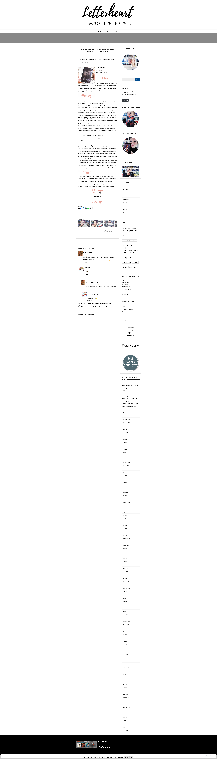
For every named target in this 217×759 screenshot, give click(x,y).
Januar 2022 (125, 495)
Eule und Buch (130, 330)
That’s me (105, 31)
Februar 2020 (125, 571)
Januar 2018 (125, 654)
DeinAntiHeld (130, 328)
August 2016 (125, 710)
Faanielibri (130, 332)
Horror (124, 242)
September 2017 (126, 667)
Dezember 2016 (126, 697)
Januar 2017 (125, 694)
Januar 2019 (125, 614)
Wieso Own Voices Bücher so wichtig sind (130, 403)
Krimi (128, 247)
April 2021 (125, 525)
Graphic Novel (126, 238)
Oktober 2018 (126, 624)
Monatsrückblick (126, 199)
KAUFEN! (97, 196)
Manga (136, 247)
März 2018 (125, 647)
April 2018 (125, 644)
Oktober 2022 (126, 465)
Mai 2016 (125, 720)
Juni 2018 (125, 637)
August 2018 (125, 631)
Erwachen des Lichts (109, 73)
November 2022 (126, 462)
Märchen (125, 255)
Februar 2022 (125, 492)
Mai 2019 (125, 601)
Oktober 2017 (126, 664)
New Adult (130, 255)
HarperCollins (102, 67)
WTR (129, 269)
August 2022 (125, 472)
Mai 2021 (125, 522)
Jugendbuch (125, 245)
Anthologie (130, 225)
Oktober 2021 (126, 505)
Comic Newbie (130, 327)
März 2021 (125, 528)
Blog (99, 31)
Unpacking (125, 267)
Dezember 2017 (126, 657)
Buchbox (125, 228)
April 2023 (125, 445)
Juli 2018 (125, 634)
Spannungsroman (127, 262)
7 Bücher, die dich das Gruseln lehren (129, 406)
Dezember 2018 (126, 618)
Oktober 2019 (126, 584)
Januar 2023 (125, 455)
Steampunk (135, 262)
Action (124, 225)
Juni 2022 (125, 479)
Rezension (125, 206)
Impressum (114, 31)
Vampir (135, 267)
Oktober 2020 (126, 545)
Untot (130, 267)
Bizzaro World (131, 325)
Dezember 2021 (126, 498)
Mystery (124, 252)
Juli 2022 (125, 475)
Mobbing (130, 250)
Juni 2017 (125, 677)
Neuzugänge (125, 202)
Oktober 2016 (126, 704)
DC (128, 230)
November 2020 (126, 541)
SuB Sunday (81, 240)
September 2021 (126, 508)
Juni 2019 (125, 598)
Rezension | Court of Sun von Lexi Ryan (129, 401)
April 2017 (125, 684)
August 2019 (125, 591)
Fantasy (124, 235)
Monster (136, 250)
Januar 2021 (125, 535)
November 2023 (126, 422)
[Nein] (215, 757)
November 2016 (126, 700)
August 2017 (125, 671)
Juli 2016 (125, 714)
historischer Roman (131, 240)
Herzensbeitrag (126, 189)
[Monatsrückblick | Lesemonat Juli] (84, 223)
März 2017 (125, 687)
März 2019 (125, 608)
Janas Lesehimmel (130, 333)
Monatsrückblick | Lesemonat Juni (97, 227)
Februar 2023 (125, 452)
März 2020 (125, 568)
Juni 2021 (125, 518)
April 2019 (125, 604)
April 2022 (125, 485)
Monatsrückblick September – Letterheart (91, 301)
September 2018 (126, 627)
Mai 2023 (125, 442)
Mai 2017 (125, 680)
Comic (124, 230)
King (124, 247)
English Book (132, 233)
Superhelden (125, 264)
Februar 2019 (125, 611)
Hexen (124, 240)
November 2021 (126, 502)
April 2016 (125, 723)
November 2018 (126, 621)
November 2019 (126, 581)
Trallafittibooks (130, 337)
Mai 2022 (125, 482)
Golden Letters (112, 198)
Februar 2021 (125, 531)
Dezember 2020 (126, 538)
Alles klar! (126, 757)
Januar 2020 (125, 575)
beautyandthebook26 (88, 252)
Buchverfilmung (132, 228)
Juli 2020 (125, 555)
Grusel (132, 238)
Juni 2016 (125, 717)
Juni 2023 (125, 439)
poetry (137, 255)
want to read (125, 215)
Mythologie (131, 252)
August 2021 (125, 512)
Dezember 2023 (126, 419)
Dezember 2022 (126, 459)
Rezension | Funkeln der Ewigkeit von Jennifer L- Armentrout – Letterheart (97, 306)
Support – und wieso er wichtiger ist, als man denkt (107, 241)
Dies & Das (125, 186)
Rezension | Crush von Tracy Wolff (129, 404)
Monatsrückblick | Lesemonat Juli (84, 227)
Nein (131, 757)
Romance (130, 257)
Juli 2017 (125, 674)
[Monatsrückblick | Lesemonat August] (110, 223)
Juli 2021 (125, 515)
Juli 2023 (125, 435)
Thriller (132, 264)
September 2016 (126, 707)
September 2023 (126, 429)
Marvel (124, 250)
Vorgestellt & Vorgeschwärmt (129, 212)
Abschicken (125, 100)
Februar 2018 (125, 651)
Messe (124, 192)
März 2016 (125, 727)
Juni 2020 (125, 558)
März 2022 (125, 488)
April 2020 (125, 565)
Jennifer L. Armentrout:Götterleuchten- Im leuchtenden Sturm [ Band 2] (96, 303)
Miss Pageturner (130, 335)
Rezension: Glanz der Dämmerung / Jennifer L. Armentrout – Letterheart (96, 305)
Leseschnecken (94, 198)
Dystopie (125, 233)
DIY (136, 230)
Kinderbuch (132, 245)
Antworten (85, 264)
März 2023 (125, 449)
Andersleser (130, 324)
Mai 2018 (125, 641)
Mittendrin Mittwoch (127, 196)
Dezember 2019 (126, 578)
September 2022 (126, 469)
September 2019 (126, 588)
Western (124, 269)
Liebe (132, 247)
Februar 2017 (125, 690)
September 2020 (126, 548)
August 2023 (125, 432)
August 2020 (125, 551)
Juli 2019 (125, 594)
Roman (124, 257)
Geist (129, 235)
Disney (131, 230)
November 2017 (126, 661)
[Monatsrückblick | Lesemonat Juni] (97, 223)
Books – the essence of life (103, 198)
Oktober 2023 (126, 426)
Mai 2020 (125, 561)
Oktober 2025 (126, 416)
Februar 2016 (125, 730)
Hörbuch (130, 242)
